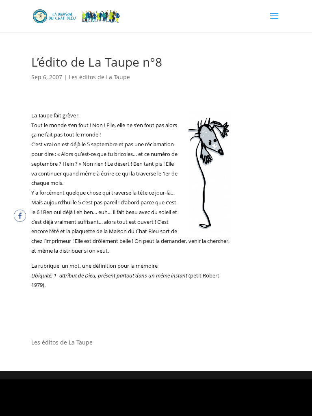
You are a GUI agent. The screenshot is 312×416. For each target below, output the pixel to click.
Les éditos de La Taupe (99, 77)
